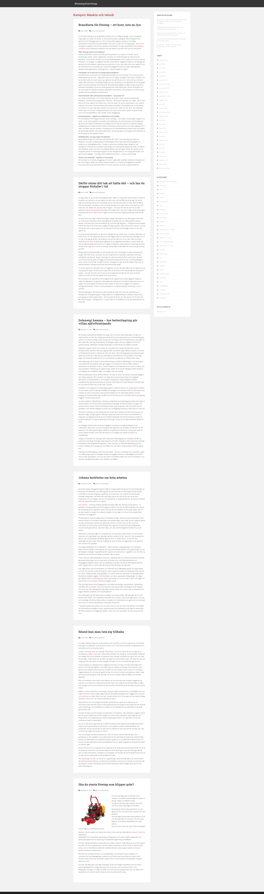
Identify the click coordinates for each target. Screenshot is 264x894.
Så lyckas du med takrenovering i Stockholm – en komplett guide (172, 40)
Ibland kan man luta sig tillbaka (101, 632)
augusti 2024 (163, 116)
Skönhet (162, 266)
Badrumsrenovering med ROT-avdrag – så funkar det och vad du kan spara (171, 34)
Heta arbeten (82, 505)
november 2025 (164, 88)
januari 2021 (163, 164)
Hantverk (163, 210)
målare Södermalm (94, 654)
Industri (162, 222)
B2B (161, 190)
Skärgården (163, 262)
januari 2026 (163, 80)
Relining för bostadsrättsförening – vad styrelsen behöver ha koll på (170, 28)
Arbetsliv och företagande (168, 182)
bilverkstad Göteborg (91, 761)
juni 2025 (162, 104)
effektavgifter (127, 361)
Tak (161, 282)
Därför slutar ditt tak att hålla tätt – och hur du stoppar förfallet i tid (111, 184)
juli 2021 (162, 144)
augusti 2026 (163, 60)
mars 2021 (162, 156)
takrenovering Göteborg (94, 210)
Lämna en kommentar (97, 31)
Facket (162, 198)
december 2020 (164, 168)
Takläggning (164, 286)
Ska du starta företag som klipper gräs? (106, 784)
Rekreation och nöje (166, 246)
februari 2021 (163, 160)
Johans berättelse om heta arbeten (102, 477)
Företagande (164, 202)
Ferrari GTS (135, 832)
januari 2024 (163, 132)
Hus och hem (164, 214)
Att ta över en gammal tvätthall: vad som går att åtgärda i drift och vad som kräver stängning (172, 21)
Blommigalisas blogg (86, 3)
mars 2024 (162, 128)
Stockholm (163, 278)
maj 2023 (162, 136)
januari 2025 (163, 108)
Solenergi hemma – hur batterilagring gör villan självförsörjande (107, 321)
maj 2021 (162, 152)
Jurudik (162, 226)
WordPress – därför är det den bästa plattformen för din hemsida (169, 46)
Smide (162, 270)
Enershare (130, 439)
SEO (161, 258)
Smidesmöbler (164, 274)
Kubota (80, 848)
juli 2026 (162, 64)
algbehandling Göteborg (92, 244)
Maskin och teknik (165, 238)
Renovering (163, 254)
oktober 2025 (163, 92)
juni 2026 (162, 68)
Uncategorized (164, 294)
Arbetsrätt (163, 186)
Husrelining (163, 218)
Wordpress (163, 298)
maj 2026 (162, 72)
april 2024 (162, 124)
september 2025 (164, 96)
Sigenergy (132, 388)
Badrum (162, 194)
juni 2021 (162, 148)
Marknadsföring (165, 234)
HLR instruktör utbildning (96, 581)
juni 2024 (162, 120)
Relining (162, 250)
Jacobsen (130, 819)
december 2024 (164, 112)
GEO (161, 206)
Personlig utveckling (166, 242)
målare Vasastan (84, 694)
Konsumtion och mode (167, 230)
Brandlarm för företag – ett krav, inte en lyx (109, 25)
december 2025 (164, 84)
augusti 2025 (163, 100)
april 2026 (162, 76)
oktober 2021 (163, 140)
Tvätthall (162, 290)
